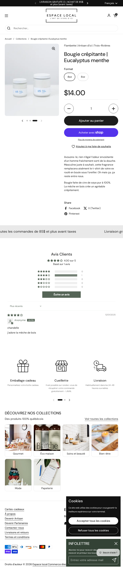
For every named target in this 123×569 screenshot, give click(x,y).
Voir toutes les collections (101, 419)
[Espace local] (61, 15)
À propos (10, 514)
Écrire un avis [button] (62, 294)
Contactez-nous (14, 527)
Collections (21, 38)
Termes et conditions (17, 537)
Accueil (8, 38)
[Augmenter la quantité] (113, 108)
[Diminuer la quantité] (69, 108)
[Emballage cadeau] (23, 366)
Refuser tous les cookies (93, 530)
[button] (115, 15)
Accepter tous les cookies (93, 521)
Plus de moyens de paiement (91, 139)
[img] (15, 315)
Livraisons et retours (17, 532)
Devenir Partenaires (16, 523)
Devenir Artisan (14, 518)
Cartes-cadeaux (14, 509)
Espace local (40, 564)
